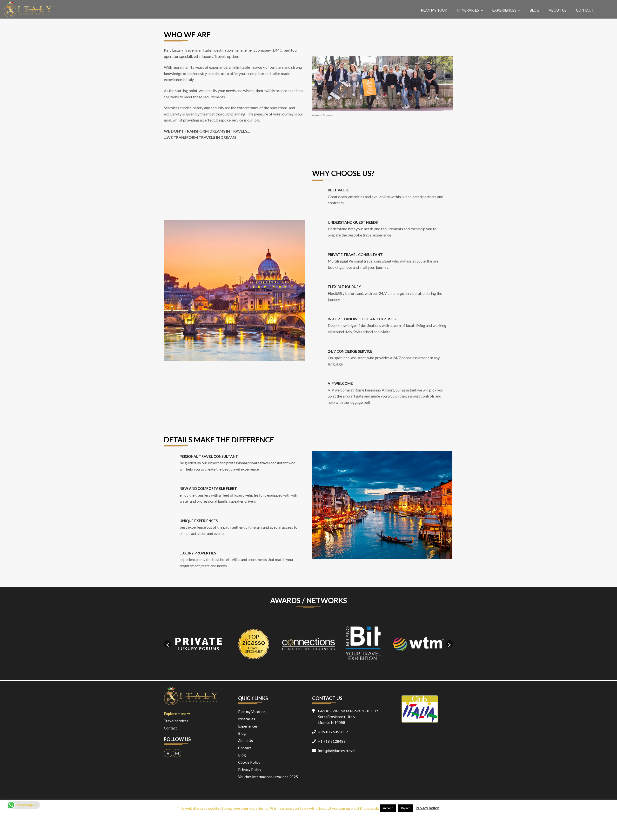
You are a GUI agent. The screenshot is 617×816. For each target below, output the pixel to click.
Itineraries (468, 10)
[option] (198, 644)
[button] (167, 643)
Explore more (175, 713)
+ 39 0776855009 (333, 732)
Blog (534, 10)
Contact (584, 10)
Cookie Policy (249, 762)
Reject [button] (405, 808)
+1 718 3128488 (332, 741)
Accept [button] (388, 808)
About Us (557, 10)
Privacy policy (427, 808)
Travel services (176, 721)
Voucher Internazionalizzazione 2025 (268, 777)
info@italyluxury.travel (336, 751)
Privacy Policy (249, 769)
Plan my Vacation (252, 711)
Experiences (504, 10)
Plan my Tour (434, 10)
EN (607, 10)
